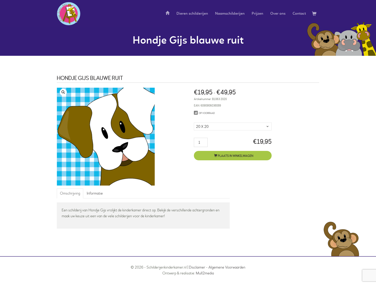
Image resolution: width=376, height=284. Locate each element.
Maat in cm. (202, 118)
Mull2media (205, 273)
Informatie (95, 193)
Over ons (278, 14)
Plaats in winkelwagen (235, 156)
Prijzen (257, 14)
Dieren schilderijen (192, 14)
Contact (299, 14)
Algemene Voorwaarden (226, 267)
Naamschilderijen (230, 14)
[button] (63, 92)
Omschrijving (70, 193)
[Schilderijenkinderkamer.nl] (68, 13)
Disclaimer (197, 267)
